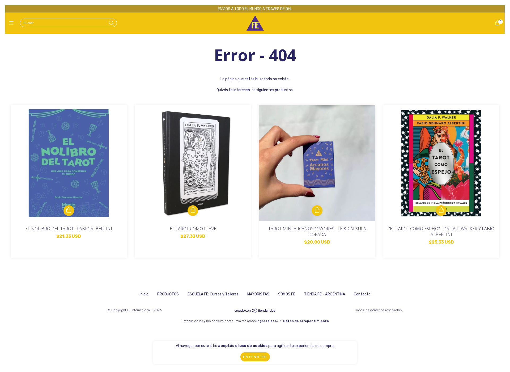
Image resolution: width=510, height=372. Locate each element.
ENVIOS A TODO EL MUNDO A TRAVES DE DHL (255, 9)
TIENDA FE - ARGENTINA (324, 294)
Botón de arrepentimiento (306, 321)
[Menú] (12, 23)
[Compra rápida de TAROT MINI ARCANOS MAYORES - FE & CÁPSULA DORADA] (317, 210)
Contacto (362, 294)
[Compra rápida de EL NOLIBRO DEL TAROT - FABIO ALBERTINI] (68, 210)
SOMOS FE (286, 294)
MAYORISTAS (258, 294)
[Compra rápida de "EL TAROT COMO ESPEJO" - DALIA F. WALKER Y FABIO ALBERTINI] (441, 210)
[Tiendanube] (255, 312)
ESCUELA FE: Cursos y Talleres (213, 294)
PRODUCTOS (168, 294)
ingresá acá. (267, 321)
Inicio (144, 294)
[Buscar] (112, 23)
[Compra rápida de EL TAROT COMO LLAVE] (193, 210)
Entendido (255, 357)
